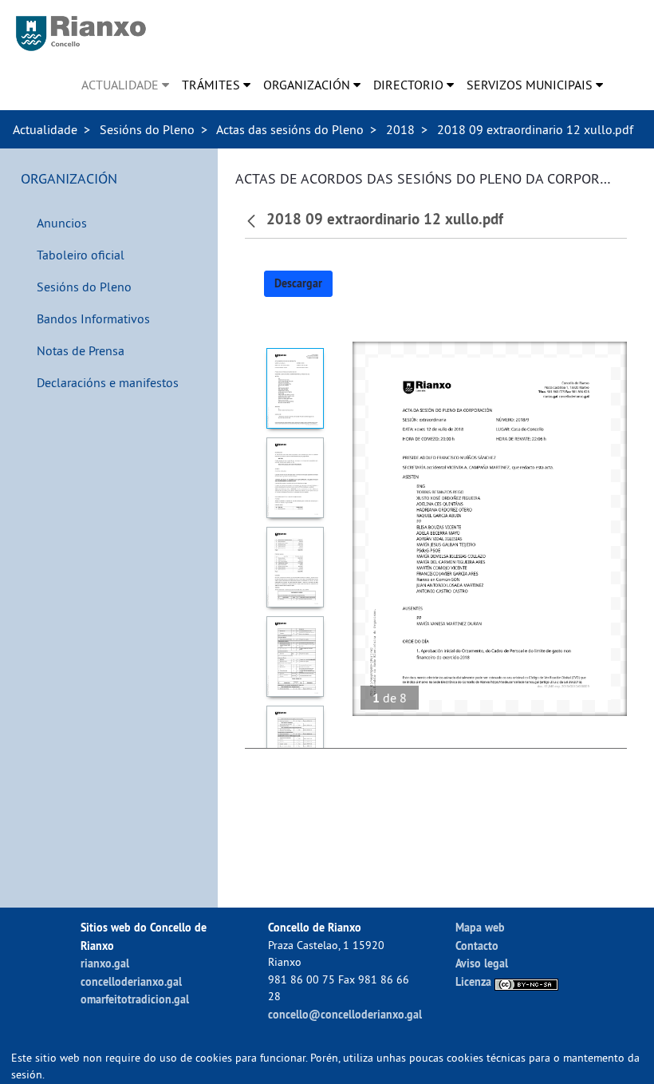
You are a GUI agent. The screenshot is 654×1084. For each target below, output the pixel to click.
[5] (295, 746)
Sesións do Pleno (147, 129)
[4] (295, 656)
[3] (295, 567)
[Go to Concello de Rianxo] (81, 33)
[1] (295, 388)
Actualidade (45, 129)
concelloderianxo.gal (131, 981)
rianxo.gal (105, 963)
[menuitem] (125, 84)
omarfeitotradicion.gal (135, 999)
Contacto (476, 945)
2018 (400, 129)
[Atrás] (253, 219)
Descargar (298, 283)
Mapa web (480, 927)
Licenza (474, 981)
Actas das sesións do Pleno (290, 129)
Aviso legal (481, 963)
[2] (295, 477)
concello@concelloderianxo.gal (345, 1014)
